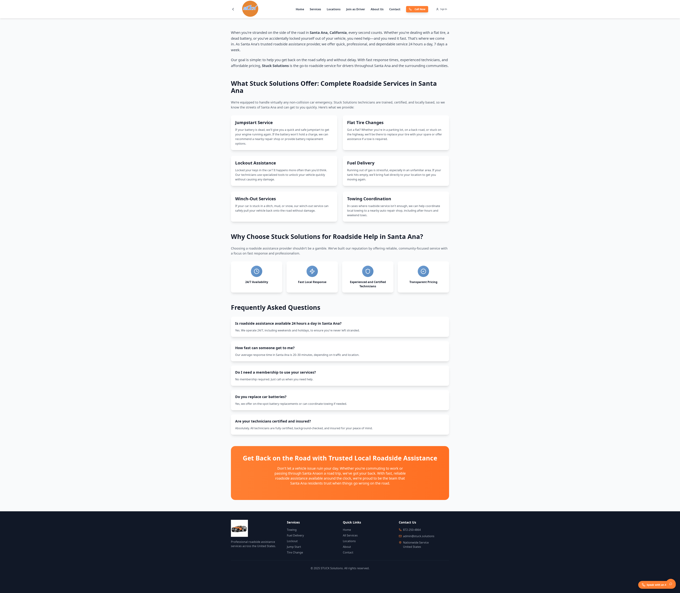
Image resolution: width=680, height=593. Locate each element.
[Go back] (233, 9)
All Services (350, 535)
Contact (394, 9)
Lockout (292, 541)
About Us (377, 9)
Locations (334, 9)
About (347, 547)
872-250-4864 (412, 530)
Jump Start (294, 547)
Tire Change (295, 552)
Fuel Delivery (295, 535)
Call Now (420, 9)
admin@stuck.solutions (418, 536)
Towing (292, 530)
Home (300, 9)
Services (315, 9)
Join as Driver (355, 9)
